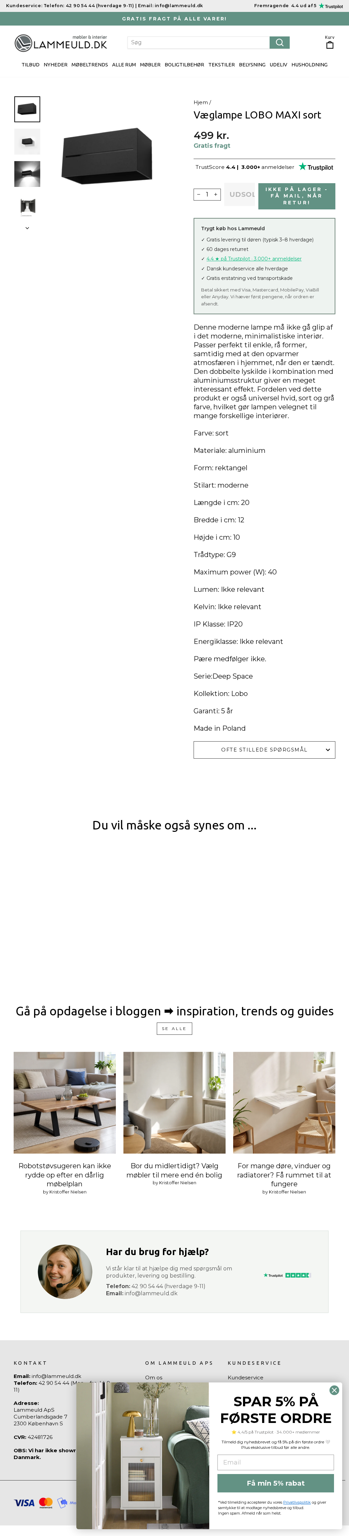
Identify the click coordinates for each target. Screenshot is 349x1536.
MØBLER (150, 64)
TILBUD (30, 64)
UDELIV (278, 64)
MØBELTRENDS (90, 64)
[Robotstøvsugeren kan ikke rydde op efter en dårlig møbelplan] (65, 1103)
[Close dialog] (334, 1390)
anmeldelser (277, 167)
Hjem (201, 102)
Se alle (174, 1028)
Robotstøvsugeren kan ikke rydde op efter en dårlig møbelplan (64, 1175)
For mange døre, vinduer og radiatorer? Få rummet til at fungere (284, 1175)
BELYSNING (252, 64)
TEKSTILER (221, 64)
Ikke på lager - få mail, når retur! (297, 196)
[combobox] (208, 42)
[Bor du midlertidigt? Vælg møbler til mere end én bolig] (174, 1103)
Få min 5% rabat (276, 1483)
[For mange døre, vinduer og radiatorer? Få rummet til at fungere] (284, 1103)
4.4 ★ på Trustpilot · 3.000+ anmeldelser (254, 259)
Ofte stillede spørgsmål (264, 750)
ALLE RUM (124, 64)
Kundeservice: (24, 5)
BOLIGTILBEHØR (184, 64)
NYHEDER (55, 64)
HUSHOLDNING (309, 64)
